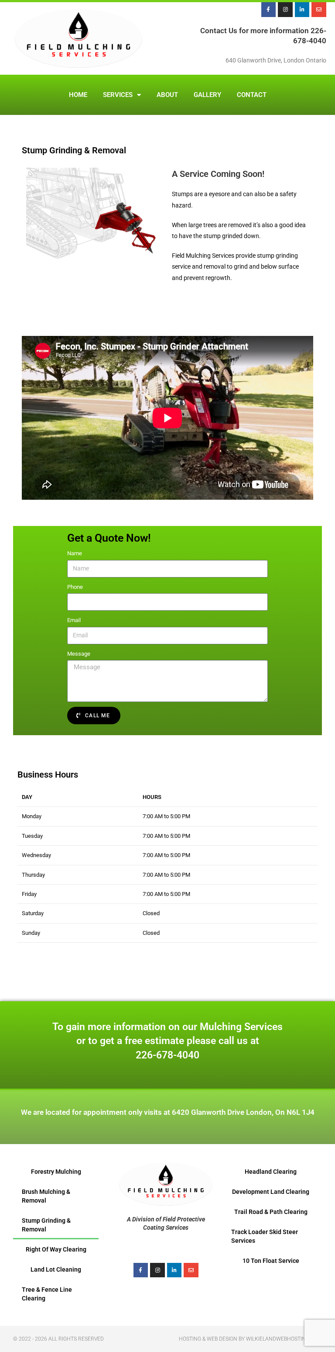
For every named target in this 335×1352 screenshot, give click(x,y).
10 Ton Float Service (271, 1260)
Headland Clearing (271, 1171)
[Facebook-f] (268, 9)
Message (78, 653)
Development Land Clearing (270, 1191)
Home (78, 95)
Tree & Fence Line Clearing (47, 1294)
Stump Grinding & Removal (46, 1225)
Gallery (207, 95)
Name (74, 553)
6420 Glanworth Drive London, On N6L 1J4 (243, 1112)
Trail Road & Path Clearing (271, 1211)
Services (118, 95)
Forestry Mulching (56, 1171)
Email (74, 620)
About (167, 95)
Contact (252, 95)
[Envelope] (318, 9)
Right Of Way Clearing (56, 1249)
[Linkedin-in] (302, 9)
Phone (75, 587)
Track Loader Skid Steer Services (264, 1236)
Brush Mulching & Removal (46, 1196)
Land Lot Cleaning (56, 1269)
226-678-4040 (167, 1055)
